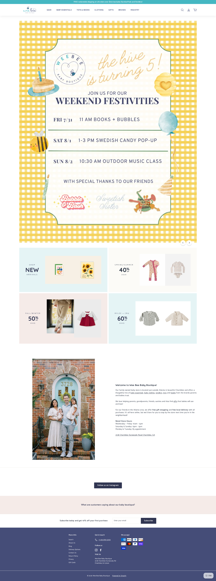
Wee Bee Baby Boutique (103, 558)
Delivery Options (74, 549)
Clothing (99, 10)
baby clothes (149, 392)
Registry (135, 10)
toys (164, 392)
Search (71, 539)
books (173, 392)
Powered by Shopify (119, 575)
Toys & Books (83, 10)
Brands (122, 10)
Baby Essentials (64, 10)
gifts (175, 401)
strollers (159, 392)
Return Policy (73, 556)
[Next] (189, 242)
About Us (72, 543)
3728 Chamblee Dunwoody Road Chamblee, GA (135, 435)
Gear (49, 10)
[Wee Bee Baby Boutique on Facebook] (100, 550)
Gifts (111, 10)
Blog (70, 546)
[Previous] (183, 242)
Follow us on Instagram (108, 485)
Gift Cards (72, 562)
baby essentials (136, 392)
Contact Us (72, 552)
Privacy (71, 559)
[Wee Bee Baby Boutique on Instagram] (96, 550)
